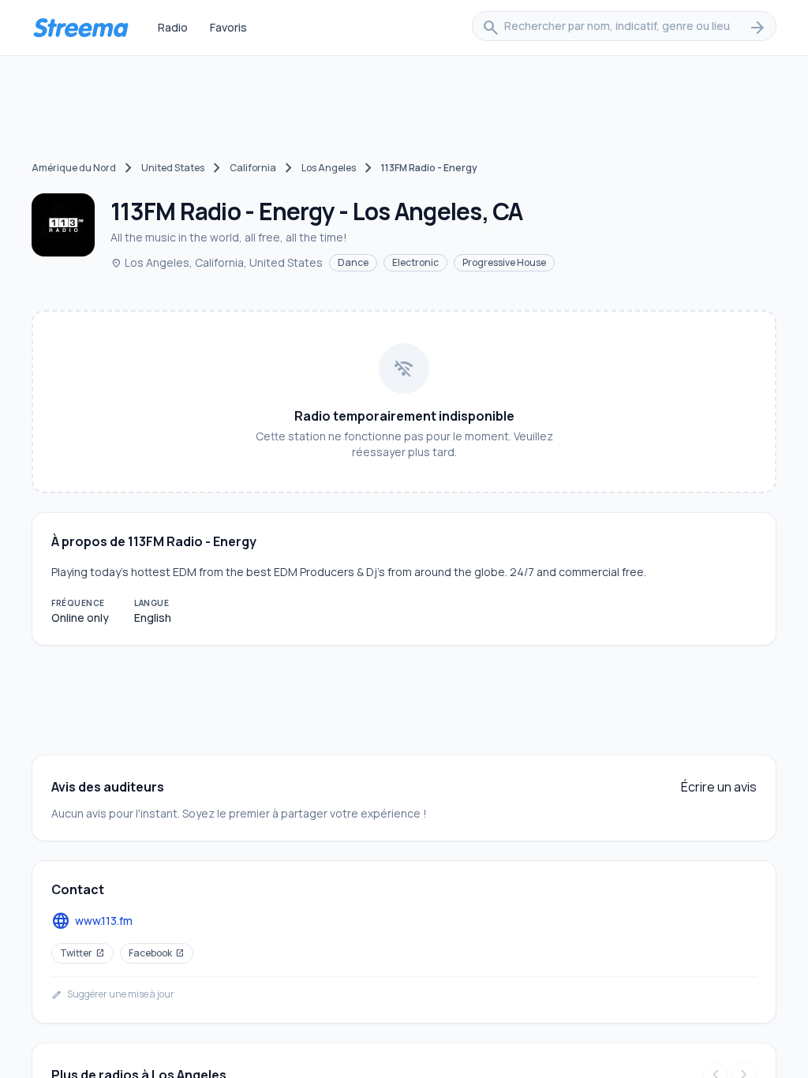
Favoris (228, 27)
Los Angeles (328, 167)
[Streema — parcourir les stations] (80, 28)
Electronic (415, 262)
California (253, 167)
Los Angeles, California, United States (216, 262)
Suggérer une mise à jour (112, 994)
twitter (82, 953)
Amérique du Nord (74, 167)
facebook (157, 953)
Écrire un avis (719, 786)
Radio (173, 27)
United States (172, 167)
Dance (353, 262)
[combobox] (624, 27)
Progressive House (504, 262)
